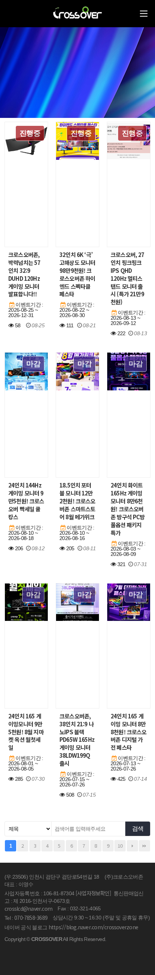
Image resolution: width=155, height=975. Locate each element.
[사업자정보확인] (93, 893)
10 (120, 845)
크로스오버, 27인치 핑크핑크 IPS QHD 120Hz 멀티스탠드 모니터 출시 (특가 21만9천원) (127, 278)
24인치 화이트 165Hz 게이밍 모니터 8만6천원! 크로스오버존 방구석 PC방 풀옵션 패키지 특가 (128, 508)
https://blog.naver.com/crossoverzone (93, 927)
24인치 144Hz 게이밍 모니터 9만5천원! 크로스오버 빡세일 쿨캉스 (26, 501)
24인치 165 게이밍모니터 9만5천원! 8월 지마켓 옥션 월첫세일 (26, 732)
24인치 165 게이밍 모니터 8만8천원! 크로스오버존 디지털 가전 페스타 (129, 732)
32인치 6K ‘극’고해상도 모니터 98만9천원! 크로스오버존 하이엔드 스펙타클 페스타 (77, 274)
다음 (132, 845)
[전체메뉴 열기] (143, 13)
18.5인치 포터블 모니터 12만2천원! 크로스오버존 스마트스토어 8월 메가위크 (77, 501)
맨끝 (144, 845)
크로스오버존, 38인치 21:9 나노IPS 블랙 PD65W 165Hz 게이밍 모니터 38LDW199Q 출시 (76, 739)
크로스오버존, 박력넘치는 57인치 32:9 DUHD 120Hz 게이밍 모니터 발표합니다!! (24, 274)
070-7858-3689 (30, 917)
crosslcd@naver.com (28, 908)
